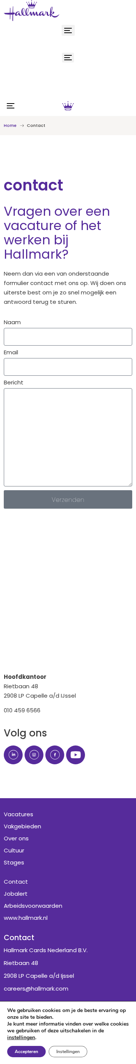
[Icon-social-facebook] (54, 754)
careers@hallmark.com (36, 988)
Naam (12, 322)
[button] (68, 30)
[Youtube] (75, 754)
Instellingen (68, 1052)
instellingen (21, 1037)
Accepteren (26, 1052)
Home (10, 125)
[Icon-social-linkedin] (13, 754)
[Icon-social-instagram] (34, 754)
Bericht (13, 383)
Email (11, 352)
